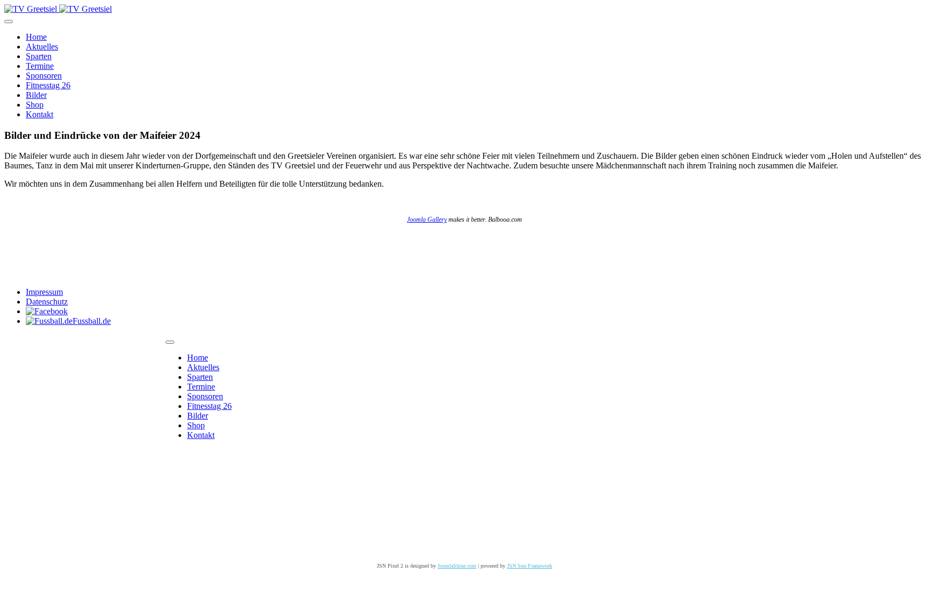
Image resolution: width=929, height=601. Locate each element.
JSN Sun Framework (529, 566)
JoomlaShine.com (457, 566)
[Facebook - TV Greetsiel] (47, 311)
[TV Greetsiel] (58, 8)
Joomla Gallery (427, 219)
